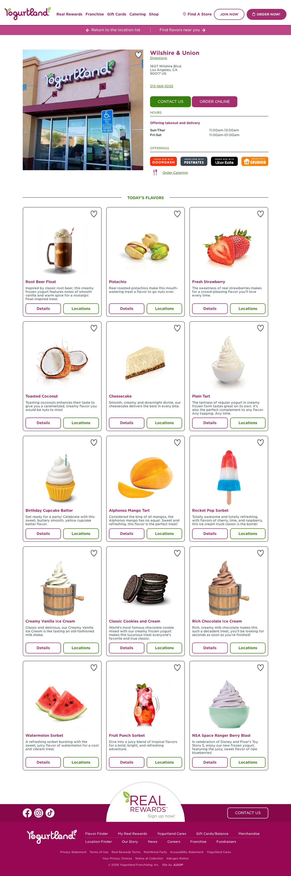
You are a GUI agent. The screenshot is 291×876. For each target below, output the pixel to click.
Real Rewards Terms (126, 852)
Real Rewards (69, 14)
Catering (137, 14)
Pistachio (117, 282)
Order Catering (175, 173)
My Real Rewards (132, 833)
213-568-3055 (161, 86)
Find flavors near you (180, 30)
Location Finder (98, 841)
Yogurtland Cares (171, 833)
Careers (173, 841)
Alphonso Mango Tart (129, 510)
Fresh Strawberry (208, 282)
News (152, 841)
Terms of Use (99, 852)
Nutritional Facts (155, 852)
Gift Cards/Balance (212, 833)
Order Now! (268, 14)
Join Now (229, 14)
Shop (154, 14)
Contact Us (170, 101)
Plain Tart (201, 396)
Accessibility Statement (186, 852)
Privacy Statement (73, 852)
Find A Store (200, 14)
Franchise (94, 14)
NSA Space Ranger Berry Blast (221, 735)
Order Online (215, 101)
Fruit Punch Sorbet (127, 735)
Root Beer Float (40, 282)
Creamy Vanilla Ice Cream (50, 621)
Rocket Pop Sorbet (210, 510)
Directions (158, 58)
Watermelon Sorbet (44, 735)
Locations (81, 308)
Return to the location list (115, 30)
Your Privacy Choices (117, 858)
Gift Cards (116, 14)
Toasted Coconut (41, 396)
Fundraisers (226, 841)
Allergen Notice (177, 858)
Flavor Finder (96, 833)
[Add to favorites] (138, 55)
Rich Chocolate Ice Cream (217, 621)
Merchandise (249, 833)
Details (43, 308)
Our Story (130, 841)
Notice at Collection (149, 858)
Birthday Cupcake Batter (49, 510)
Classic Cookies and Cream (134, 621)
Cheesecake (120, 396)
